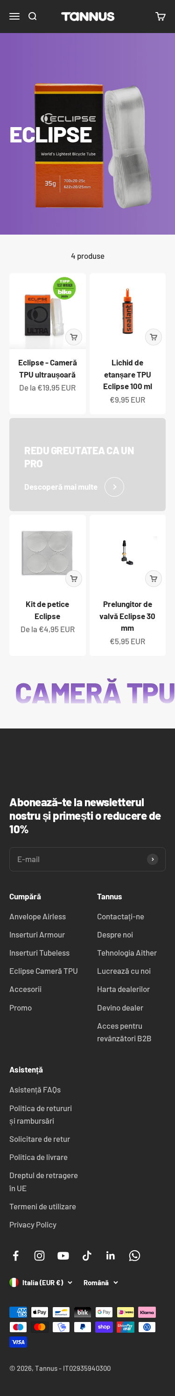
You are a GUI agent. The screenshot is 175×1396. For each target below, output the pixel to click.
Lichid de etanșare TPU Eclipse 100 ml (127, 374)
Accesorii (25, 988)
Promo (20, 1007)
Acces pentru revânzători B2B (124, 1032)
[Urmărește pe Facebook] (15, 1255)
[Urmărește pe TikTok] (87, 1255)
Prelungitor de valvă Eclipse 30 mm (127, 615)
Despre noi (115, 934)
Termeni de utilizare (42, 1206)
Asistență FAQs (35, 1089)
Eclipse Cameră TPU (43, 970)
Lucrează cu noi (124, 970)
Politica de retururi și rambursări (40, 1114)
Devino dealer (120, 1007)
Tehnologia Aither (127, 952)
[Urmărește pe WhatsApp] (134, 1255)
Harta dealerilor (123, 988)
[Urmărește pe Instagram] (39, 1255)
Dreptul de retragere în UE (43, 1181)
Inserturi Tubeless (39, 952)
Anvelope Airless (37, 916)
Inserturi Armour (37, 934)
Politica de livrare (38, 1156)
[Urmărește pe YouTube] (63, 1255)
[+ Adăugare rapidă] (73, 337)
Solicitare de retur (39, 1138)
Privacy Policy (32, 1224)
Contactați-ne (120, 916)
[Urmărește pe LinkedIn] (111, 1255)
